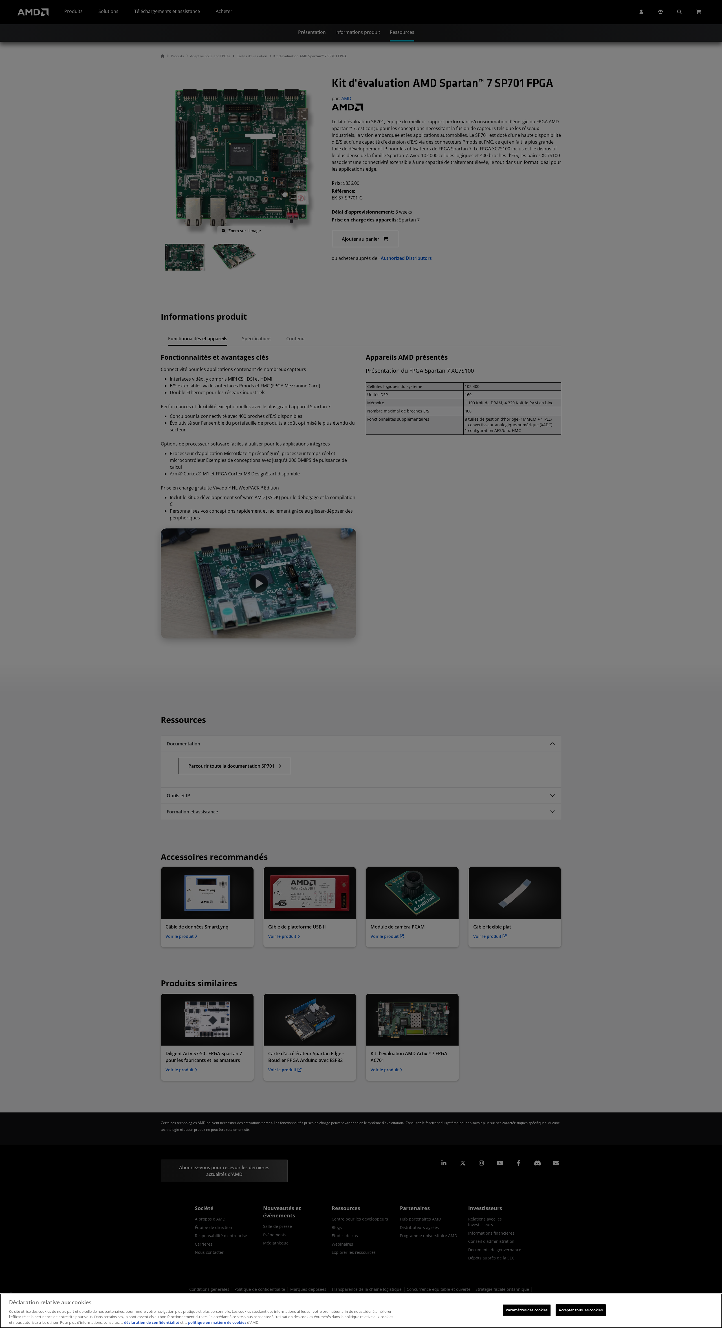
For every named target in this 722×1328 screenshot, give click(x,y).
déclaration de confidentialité (151, 1322)
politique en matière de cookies (217, 1322)
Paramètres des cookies (527, 1309)
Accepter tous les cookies (581, 1309)
